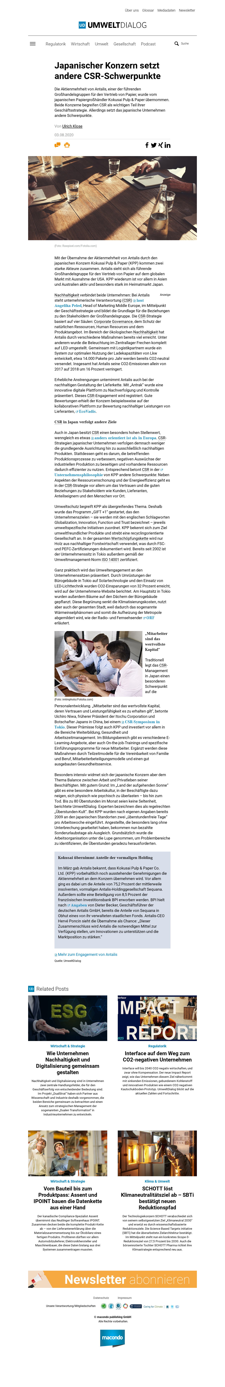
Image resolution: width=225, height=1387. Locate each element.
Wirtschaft (80, 44)
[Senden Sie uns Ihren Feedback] (57, 145)
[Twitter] (154, 147)
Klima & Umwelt (157, 1181)
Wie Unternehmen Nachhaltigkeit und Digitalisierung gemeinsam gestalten (67, 1062)
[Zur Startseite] (112, 25)
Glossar (148, 10)
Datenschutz (101, 1298)
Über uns (132, 10)
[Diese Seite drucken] (67, 145)
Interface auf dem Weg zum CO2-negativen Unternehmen (157, 1056)
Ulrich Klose (72, 126)
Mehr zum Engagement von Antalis (87, 954)
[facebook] (147, 147)
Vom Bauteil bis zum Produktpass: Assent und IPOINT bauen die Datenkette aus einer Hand (68, 1198)
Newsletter (187, 10)
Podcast (148, 44)
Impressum (125, 1298)
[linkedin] (168, 147)
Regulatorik (56, 44)
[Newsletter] (112, 1279)
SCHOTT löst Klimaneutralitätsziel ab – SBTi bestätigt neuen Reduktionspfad (157, 1198)
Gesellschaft (125, 44)
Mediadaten (166, 10)
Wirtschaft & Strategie (67, 1046)
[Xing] (161, 147)
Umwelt (101, 44)
